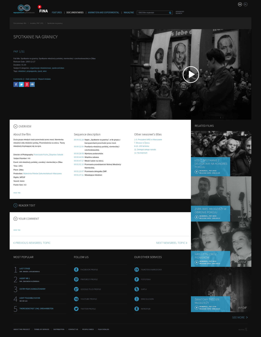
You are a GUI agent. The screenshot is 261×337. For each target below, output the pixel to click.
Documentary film (19, 23)
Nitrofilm (145, 308)
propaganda (32, 71)
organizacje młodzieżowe (40, 68)
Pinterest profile (89, 279)
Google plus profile (91, 289)
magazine (129, 12)
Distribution (58, 329)
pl (245, 4)
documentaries (75, 12)
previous (32, 243)
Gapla (144, 289)
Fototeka (146, 279)
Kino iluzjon (147, 299)
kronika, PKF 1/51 (36, 23)
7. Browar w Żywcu (142, 143)
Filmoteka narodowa (151, 269)
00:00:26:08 (79, 154)
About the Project (21, 329)
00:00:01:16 (79, 140)
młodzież (22, 71)
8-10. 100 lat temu (141, 146)
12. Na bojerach (140, 153)
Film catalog (103, 329)
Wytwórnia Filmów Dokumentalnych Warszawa (42, 173)
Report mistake (44, 79)
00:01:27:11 (79, 175)
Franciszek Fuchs (41, 155)
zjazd (40, 71)
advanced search (180, 12)
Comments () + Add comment (25, 79)
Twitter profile (88, 308)
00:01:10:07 (79, 171)
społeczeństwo (58, 68)
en (240, 4)
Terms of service (41, 329)
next (170, 243)
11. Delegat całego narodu (145, 150)
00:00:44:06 (79, 157)
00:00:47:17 (79, 161)
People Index (88, 329)
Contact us (73, 329)
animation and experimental (103, 12)
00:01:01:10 (79, 164)
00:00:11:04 (79, 147)
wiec (45, 71)
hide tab (16, 193)
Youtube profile (89, 299)
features (57, 12)
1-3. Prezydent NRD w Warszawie (148, 140)
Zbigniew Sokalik (56, 155)
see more (238, 317)
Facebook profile (89, 269)
